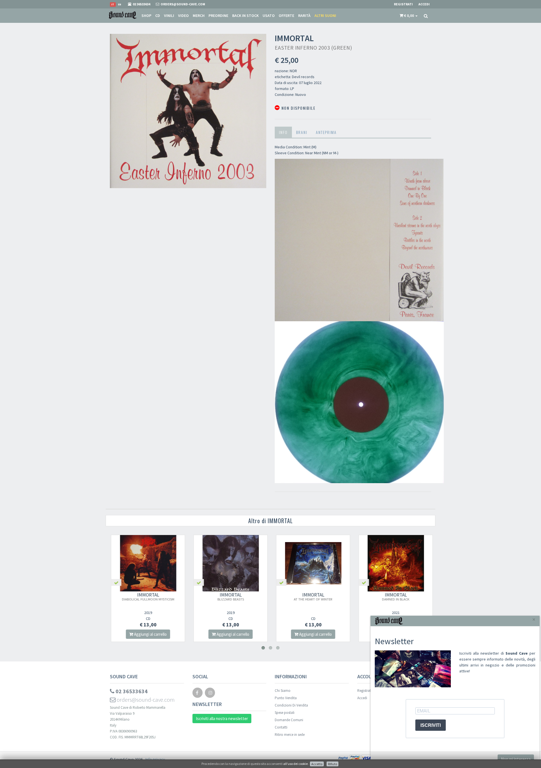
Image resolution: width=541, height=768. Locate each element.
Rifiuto (332, 764)
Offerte (286, 15)
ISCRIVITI (430, 725)
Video (183, 15)
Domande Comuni (289, 720)
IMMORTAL (147, 596)
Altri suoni (325, 15)
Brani (301, 132)
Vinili (169, 15)
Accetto (316, 764)
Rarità (304, 15)
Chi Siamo (283, 690)
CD (157, 15)
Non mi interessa (516, 759)
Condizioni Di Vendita (291, 705)
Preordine (218, 15)
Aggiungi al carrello (149, 634)
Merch (199, 15)
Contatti (281, 727)
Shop (146, 15)
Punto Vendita (286, 698)
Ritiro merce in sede (290, 734)
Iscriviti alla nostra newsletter (222, 718)
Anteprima (326, 132)
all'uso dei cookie (295, 764)
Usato (269, 15)
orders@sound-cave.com (145, 699)
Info (283, 132)
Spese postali (284, 712)
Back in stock (245, 15)
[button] (408, 15)
